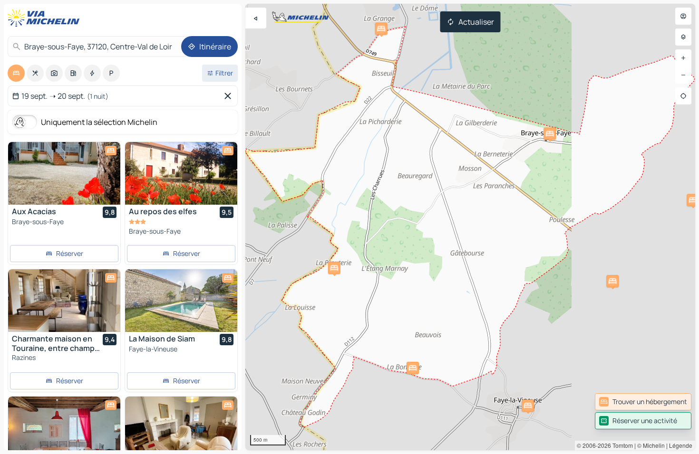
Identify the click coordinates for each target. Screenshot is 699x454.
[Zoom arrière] (683, 75)
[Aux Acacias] (64, 173)
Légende (680, 445)
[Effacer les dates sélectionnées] (229, 95)
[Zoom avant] (683, 57)
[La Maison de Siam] (181, 300)
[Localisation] (683, 95)
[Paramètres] (683, 37)
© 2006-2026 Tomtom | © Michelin (621, 445)
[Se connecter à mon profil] (683, 16)
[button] (550, 133)
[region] (470, 227)
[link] (643, 401)
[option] (16, 73)
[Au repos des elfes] (181, 173)
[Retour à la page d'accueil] (46, 18)
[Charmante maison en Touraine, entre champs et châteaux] (64, 300)
